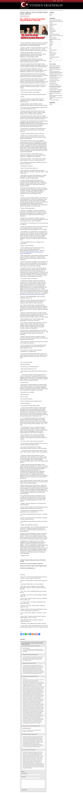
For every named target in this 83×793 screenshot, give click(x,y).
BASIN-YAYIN (51, 25)
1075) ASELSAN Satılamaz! (53, 88)
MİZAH (50, 45)
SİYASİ (50, 48)
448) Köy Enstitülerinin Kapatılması (54, 65)
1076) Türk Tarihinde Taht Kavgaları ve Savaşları (55, 70)
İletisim (50, 15)
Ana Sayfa (51, 14)
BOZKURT (51, 27)
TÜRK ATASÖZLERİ (52, 54)
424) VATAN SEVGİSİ (52, 81)
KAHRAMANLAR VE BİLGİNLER (54, 34)
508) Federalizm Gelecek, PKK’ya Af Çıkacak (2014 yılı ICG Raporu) (54, 67)
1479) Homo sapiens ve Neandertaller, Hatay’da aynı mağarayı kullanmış (55, 91)
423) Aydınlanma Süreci (53, 83)
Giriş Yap (50, 104)
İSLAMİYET (51, 32)
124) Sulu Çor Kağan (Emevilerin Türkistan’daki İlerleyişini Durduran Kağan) (56, 72)
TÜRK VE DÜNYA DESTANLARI (54, 57)
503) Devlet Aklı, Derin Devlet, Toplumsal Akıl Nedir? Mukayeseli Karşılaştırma (55, 86)
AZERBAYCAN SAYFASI (53, 24)
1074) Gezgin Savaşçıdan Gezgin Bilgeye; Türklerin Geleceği (55, 96)
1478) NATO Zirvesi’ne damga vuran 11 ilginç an (55, 94)
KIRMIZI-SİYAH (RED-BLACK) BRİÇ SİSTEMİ (54, 40)
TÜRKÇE (50, 58)
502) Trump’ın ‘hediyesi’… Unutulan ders (55, 89)
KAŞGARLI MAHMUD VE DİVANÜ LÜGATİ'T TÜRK (56, 36)
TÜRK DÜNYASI (51, 55)
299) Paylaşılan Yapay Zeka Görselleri (55, 73)
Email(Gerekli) (23, 776)
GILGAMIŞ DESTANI (52, 31)
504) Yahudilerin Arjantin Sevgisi (54, 80)
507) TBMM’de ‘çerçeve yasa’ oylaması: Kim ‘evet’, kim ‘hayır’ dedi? (56, 76)
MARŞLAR (51, 44)
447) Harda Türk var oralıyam (53, 84)
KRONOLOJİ (51, 41)
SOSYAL (50, 51)
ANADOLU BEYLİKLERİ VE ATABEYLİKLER (56, 21)
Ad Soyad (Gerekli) (24, 773)
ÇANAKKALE (51, 28)
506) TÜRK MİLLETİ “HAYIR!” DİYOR (55, 77)
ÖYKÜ (50, 47)
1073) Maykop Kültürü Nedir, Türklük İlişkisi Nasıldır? (56, 98)
